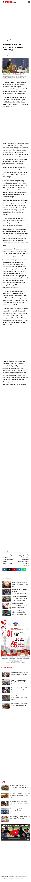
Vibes (22, 878)
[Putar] (3, 839)
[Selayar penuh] (28, 839)
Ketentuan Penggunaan (14, 878)
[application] (15, 832)
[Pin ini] (14, 569)
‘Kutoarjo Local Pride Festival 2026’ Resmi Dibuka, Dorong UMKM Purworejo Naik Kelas (19, 598)
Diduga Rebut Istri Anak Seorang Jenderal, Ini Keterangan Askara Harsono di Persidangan (23, 559)
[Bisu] (25, 839)
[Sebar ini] (4, 569)
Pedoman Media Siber (20, 876)
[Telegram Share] (19, 569)
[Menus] (29, 2)
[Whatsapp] (24, 569)
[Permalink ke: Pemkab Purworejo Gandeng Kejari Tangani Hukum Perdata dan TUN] (6, 584)
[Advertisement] (15, 21)
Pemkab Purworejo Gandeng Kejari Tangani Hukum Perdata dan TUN (20, 584)
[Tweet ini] (9, 569)
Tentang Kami (4, 878)
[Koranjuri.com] (8, 2)
